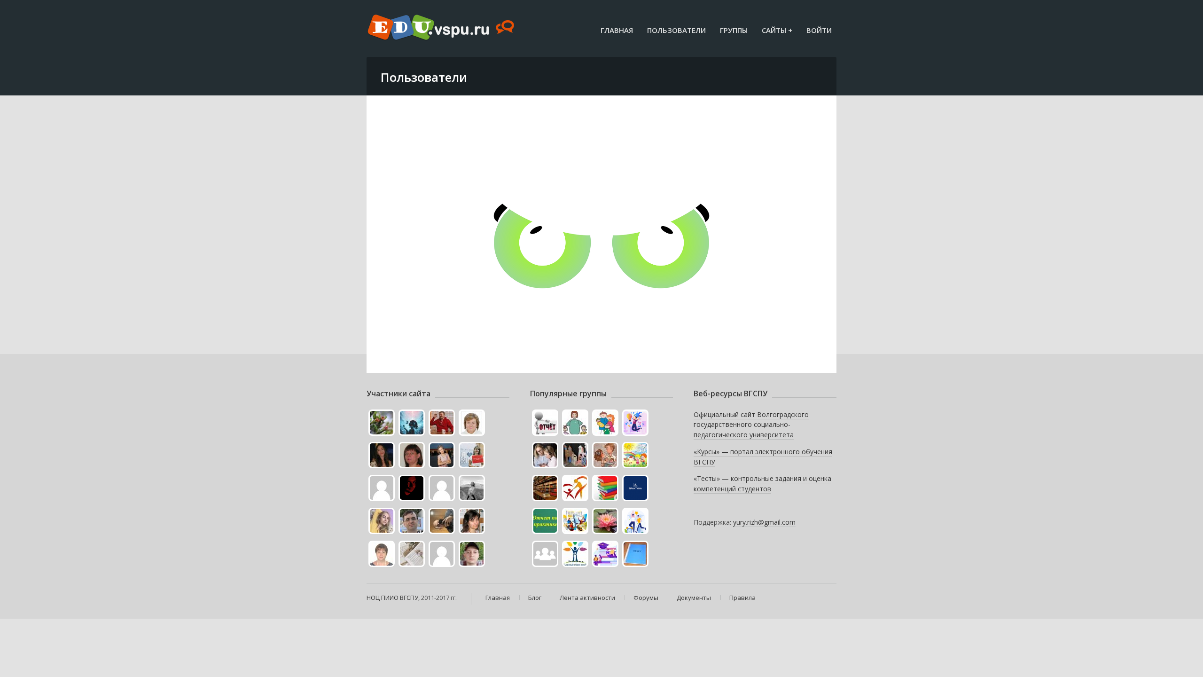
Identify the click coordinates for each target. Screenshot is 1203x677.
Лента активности (587, 597)
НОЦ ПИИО (382, 597)
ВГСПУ (409, 597)
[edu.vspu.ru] (442, 28)
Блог (534, 597)
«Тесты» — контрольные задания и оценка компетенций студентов (762, 483)
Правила (742, 597)
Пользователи (676, 30)
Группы (734, 30)
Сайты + (777, 30)
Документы (694, 597)
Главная (617, 30)
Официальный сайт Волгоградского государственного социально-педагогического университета (751, 424)
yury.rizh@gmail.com (764, 522)
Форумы (645, 597)
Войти (819, 30)
